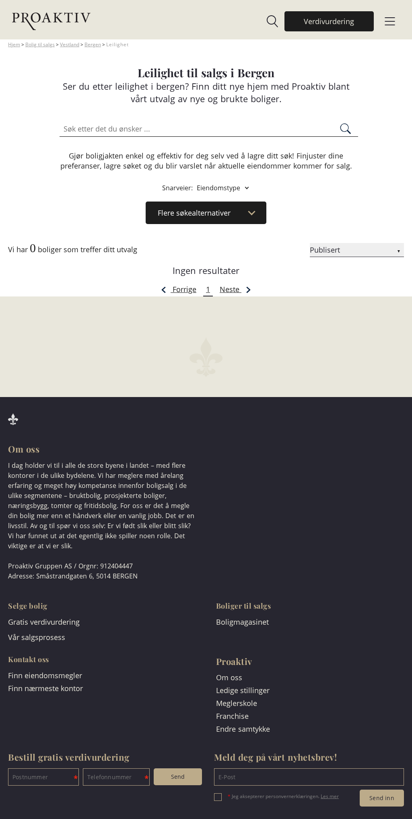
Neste (230, 289)
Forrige (183, 289)
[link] (268, 21)
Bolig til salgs (40, 44)
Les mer (330, 796)
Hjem (14, 44)
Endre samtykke (243, 729)
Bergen (92, 44)
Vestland (69, 44)
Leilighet (117, 44)
